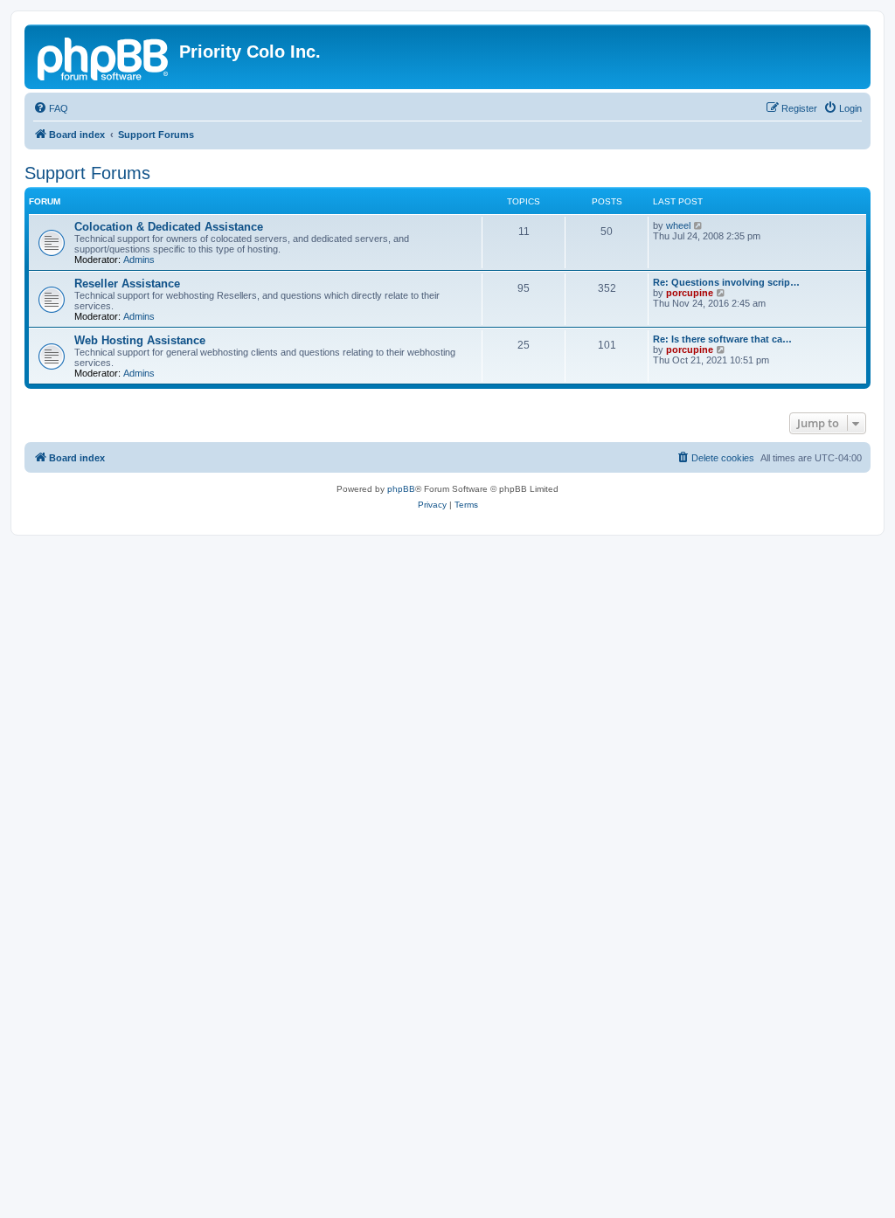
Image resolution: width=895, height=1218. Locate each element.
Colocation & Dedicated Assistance (168, 226)
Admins (139, 259)
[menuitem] (50, 108)
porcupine (689, 292)
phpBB (401, 489)
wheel (678, 225)
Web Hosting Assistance (139, 340)
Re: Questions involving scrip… (726, 282)
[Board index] (104, 57)
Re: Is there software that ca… (722, 339)
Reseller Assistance (127, 283)
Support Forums (87, 173)
